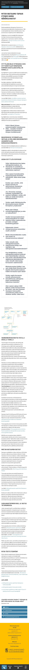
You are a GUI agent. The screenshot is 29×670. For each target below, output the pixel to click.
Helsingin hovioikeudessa (16, 147)
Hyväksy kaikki (5, 6)
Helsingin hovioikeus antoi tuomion (16, 40)
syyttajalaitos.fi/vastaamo (14, 114)
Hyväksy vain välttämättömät (17, 6)
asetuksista (15, 2)
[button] (14, 607)
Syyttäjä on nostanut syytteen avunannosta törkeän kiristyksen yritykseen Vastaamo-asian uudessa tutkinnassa (14, 100)
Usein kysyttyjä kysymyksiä (16, 58)
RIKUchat (15, 56)
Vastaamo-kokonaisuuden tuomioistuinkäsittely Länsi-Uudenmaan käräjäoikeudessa (14, 574)
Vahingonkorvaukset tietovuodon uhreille (12, 587)
